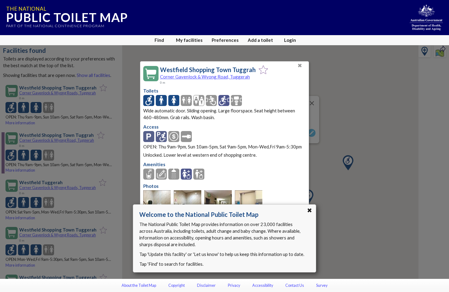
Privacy (234, 285)
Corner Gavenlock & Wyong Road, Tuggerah (205, 76)
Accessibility (262, 285)
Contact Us (294, 285)
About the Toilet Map (139, 285)
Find (159, 40)
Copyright (176, 285)
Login (290, 40)
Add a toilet (260, 40)
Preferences (225, 40)
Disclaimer (206, 285)
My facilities (189, 40)
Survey (321, 285)
